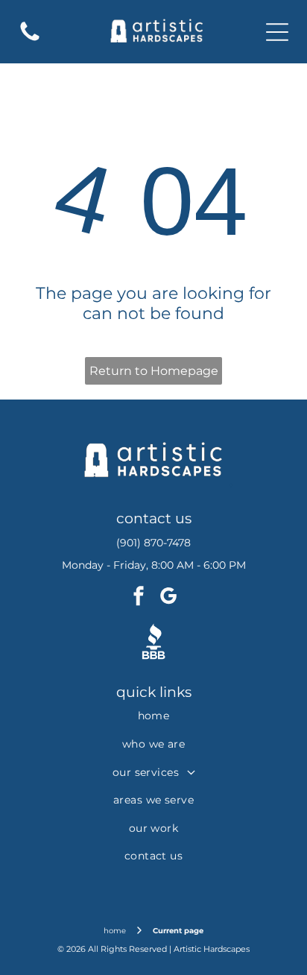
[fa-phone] (30, 40)
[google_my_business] (168, 597)
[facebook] (139, 597)
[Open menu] (277, 32)
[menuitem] (153, 716)
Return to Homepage (153, 371)
